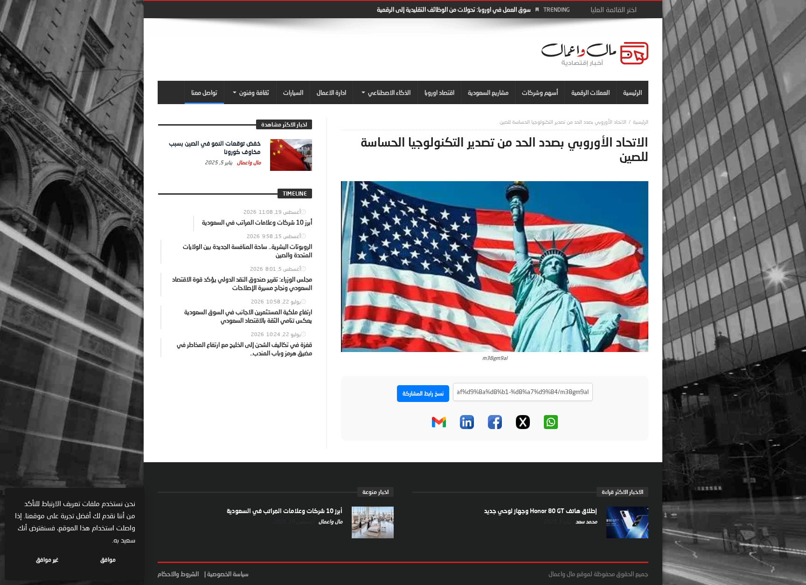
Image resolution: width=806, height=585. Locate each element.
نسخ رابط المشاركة (423, 393)
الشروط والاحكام (178, 574)
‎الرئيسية (640, 122)
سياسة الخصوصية (228, 574)
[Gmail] (439, 422)
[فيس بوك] (495, 422)
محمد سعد (585, 521)
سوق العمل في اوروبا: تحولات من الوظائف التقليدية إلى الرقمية (454, 9)
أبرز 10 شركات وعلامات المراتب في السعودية (284, 511)
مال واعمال (248, 162)
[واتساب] (551, 422)
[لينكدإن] (467, 422)
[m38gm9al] (494, 265)
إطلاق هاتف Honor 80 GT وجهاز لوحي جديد (540, 511)
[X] (523, 422)
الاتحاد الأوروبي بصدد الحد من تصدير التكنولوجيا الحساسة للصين (563, 122)
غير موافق (47, 559)
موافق (108, 559)
